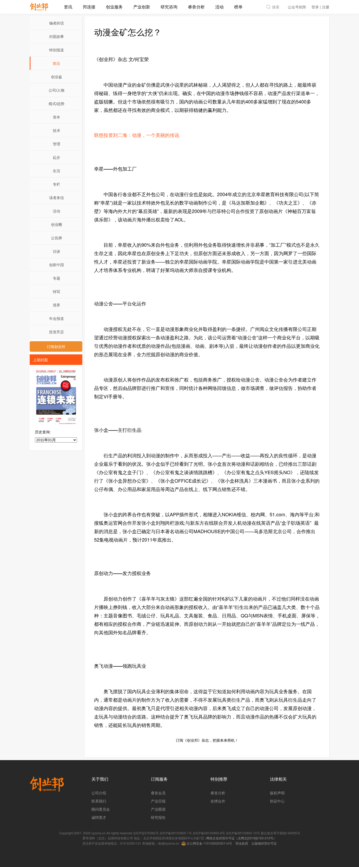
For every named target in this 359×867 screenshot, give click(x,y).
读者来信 (56, 197)
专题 (56, 278)
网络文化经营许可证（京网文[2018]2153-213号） (241, 838)
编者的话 (56, 23)
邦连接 (89, 7)
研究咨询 (169, 7)
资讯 (68, 7)
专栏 (56, 184)
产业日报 (158, 801)
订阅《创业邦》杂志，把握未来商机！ (207, 740)
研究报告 (158, 817)
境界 (56, 305)
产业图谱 (158, 809)
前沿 (56, 63)
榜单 (238, 7)
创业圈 (56, 224)
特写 (56, 291)
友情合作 (218, 801)
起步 (56, 157)
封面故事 (56, 36)
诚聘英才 (98, 817)
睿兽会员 (158, 792)
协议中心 (277, 801)
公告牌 (56, 237)
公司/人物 (56, 90)
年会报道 (56, 318)
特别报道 (56, 49)
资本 (56, 117)
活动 (219, 7)
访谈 (56, 251)
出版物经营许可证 (264, 843)
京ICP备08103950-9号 (209, 833)
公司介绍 (98, 792)
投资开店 (56, 331)
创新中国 (56, 264)
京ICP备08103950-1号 (176, 833)
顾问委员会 (100, 809)
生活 (56, 170)
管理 (56, 143)
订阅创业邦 (56, 346)
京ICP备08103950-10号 (243, 833)
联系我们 (98, 801)
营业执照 (241, 843)
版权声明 (277, 792)
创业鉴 (56, 76)
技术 (56, 130)
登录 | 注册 (320, 6)
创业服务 (114, 7)
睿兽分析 (196, 7)
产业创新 (141, 7)
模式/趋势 (56, 103)
